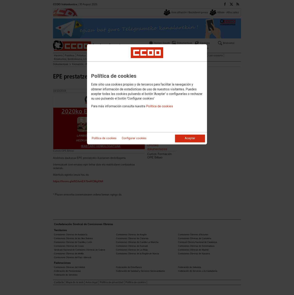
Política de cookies (159, 106)
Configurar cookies (134, 138)
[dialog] (147, 94)
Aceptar (190, 138)
